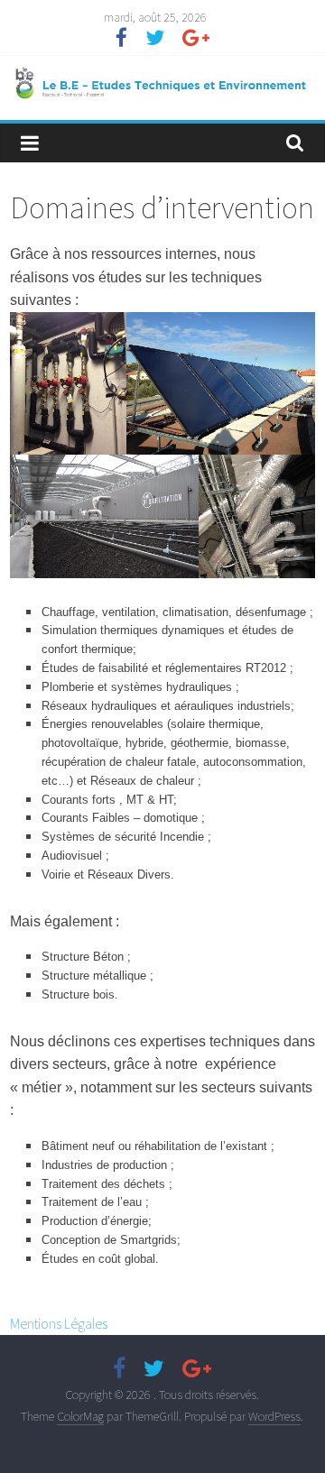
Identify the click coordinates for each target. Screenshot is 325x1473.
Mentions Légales (58, 1323)
